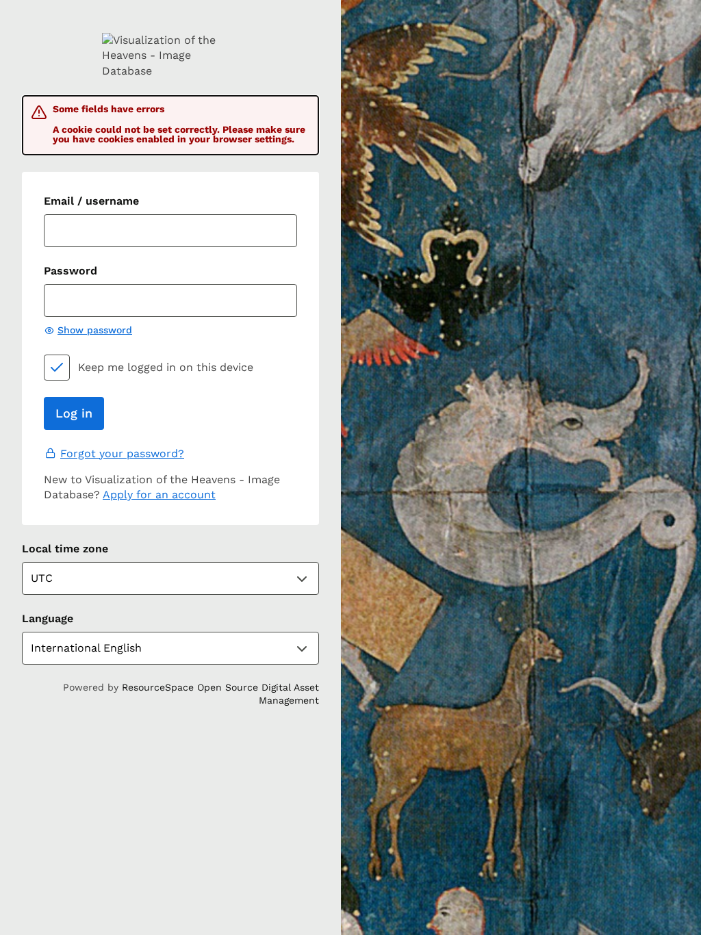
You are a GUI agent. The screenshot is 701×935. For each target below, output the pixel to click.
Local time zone (65, 548)
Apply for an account (159, 494)
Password (70, 270)
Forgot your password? (122, 453)
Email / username (91, 200)
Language (47, 618)
